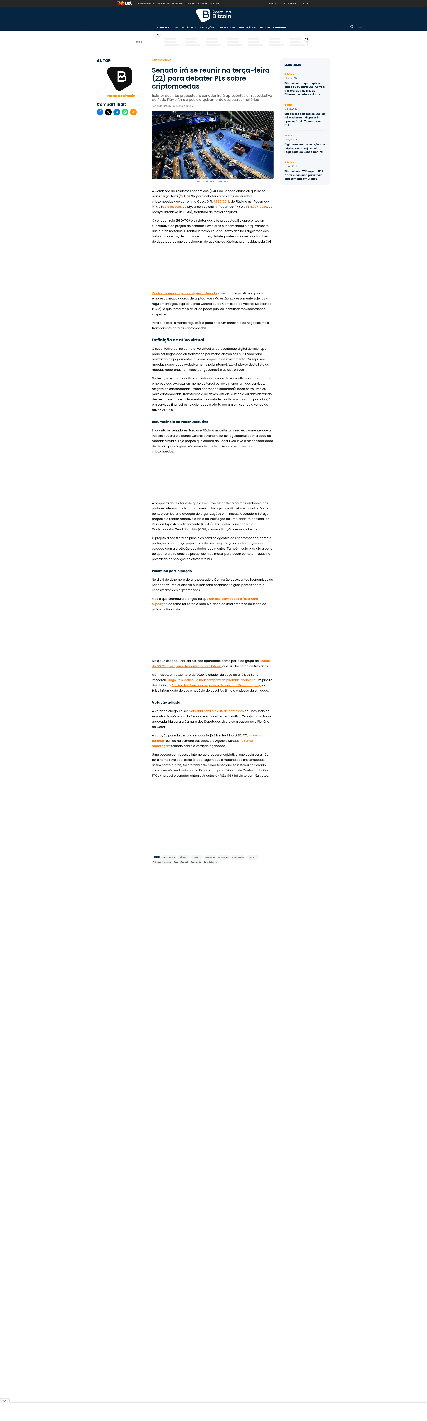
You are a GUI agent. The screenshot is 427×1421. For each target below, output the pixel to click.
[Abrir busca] (352, 27)
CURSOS (189, 3)
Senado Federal (211, 862)
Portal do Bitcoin (213, 15)
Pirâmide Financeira (162, 862)
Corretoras (210, 857)
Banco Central (168, 857)
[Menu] (360, 27)
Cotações (207, 27)
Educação (246, 27)
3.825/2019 (221, 201)
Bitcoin (265, 27)
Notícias (187, 27)
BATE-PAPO (289, 3)
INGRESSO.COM (146, 3)
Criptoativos (223, 857)
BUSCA (272, 3)
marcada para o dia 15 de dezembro (216, 711)
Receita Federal (181, 862)
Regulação (196, 862)
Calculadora (227, 27)
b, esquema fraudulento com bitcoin (194, 666)
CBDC (196, 857)
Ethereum (279, 27)
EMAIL (306, 3)
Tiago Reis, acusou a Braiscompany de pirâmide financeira (211, 680)
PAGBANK (177, 3)
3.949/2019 (173, 207)
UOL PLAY (202, 3)
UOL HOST (163, 3)
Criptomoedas (161, 60)
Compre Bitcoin (167, 27)
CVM (252, 857)
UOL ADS (214, 3)
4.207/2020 (258, 207)
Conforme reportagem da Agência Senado (184, 293)
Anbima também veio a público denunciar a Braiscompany (216, 685)
